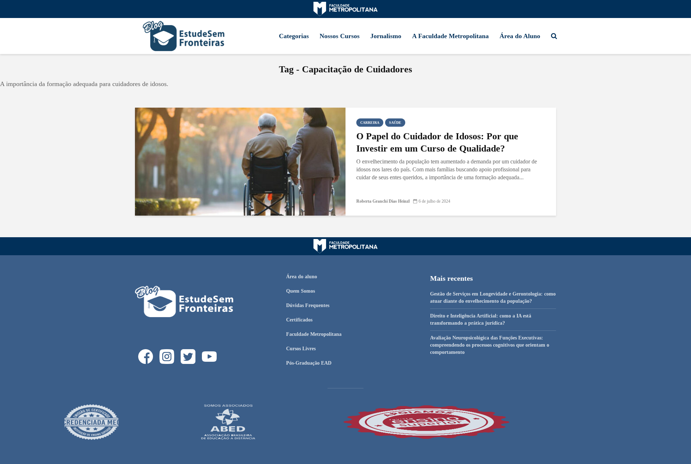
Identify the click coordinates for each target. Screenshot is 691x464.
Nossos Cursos (340, 36)
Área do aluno (301, 276)
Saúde (395, 123)
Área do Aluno (520, 36)
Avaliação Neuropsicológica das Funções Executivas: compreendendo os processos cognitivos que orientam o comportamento (489, 345)
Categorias (294, 36)
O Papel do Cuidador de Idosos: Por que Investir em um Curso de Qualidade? (437, 142)
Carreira (369, 123)
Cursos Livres (301, 348)
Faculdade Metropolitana (314, 334)
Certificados (299, 320)
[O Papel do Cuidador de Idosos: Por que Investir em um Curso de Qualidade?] (240, 161)
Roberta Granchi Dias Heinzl (383, 201)
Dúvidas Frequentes (307, 305)
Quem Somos (300, 291)
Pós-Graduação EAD (308, 363)
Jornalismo (385, 36)
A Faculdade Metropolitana (450, 36)
